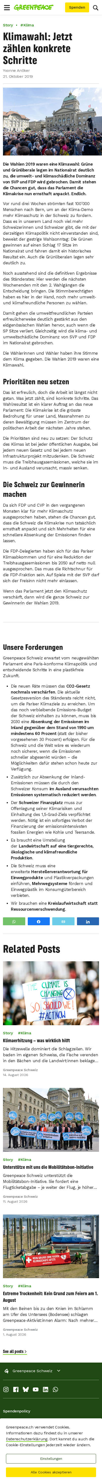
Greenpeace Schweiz (32, 1370)
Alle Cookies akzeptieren (51, 1472)
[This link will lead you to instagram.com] (6, 1390)
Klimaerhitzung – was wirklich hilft (36, 1040)
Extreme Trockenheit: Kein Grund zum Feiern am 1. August (50, 1296)
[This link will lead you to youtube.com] (36, 1390)
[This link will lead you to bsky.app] (26, 1390)
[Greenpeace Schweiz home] (38, 7)
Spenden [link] (77, 7)
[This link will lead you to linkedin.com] (46, 1390)
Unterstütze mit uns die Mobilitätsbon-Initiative (48, 1167)
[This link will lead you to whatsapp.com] (55, 1390)
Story (8, 25)
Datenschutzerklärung (27, 1439)
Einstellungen (51, 1459)
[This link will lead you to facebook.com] (16, 1390)
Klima (26, 1033)
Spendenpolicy (16, 1411)
